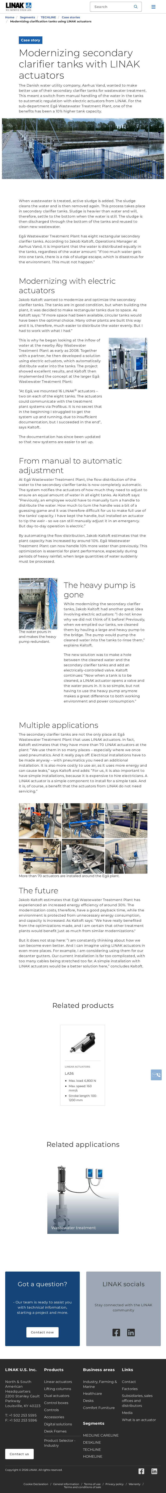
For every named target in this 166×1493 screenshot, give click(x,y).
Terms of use (92, 1484)
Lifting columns (57, 1389)
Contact (129, 1382)
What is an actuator (139, 1420)
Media (127, 1413)
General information (66, 1484)
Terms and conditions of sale (82, 1487)
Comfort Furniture (99, 1408)
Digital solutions (58, 1424)
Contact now (42, 1332)
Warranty (134, 1484)
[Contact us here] (156, 1075)
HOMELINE (92, 1456)
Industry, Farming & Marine (100, 1384)
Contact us (19, 1454)
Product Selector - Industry (59, 1443)
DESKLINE (92, 1442)
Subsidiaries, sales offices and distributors (137, 1401)
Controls (51, 1410)
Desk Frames (55, 1431)
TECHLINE (92, 1450)
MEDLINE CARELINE (101, 1435)
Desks (88, 1401)
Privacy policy (114, 1484)
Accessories (54, 1417)
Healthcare (92, 1394)
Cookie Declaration (36, 1484)
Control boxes (56, 1403)
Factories (130, 1389)
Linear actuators (58, 1382)
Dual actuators (56, 1396)
